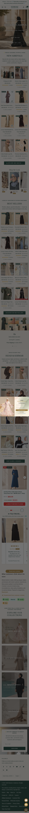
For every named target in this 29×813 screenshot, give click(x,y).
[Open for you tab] (26, 804)
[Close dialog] (28, 397)
